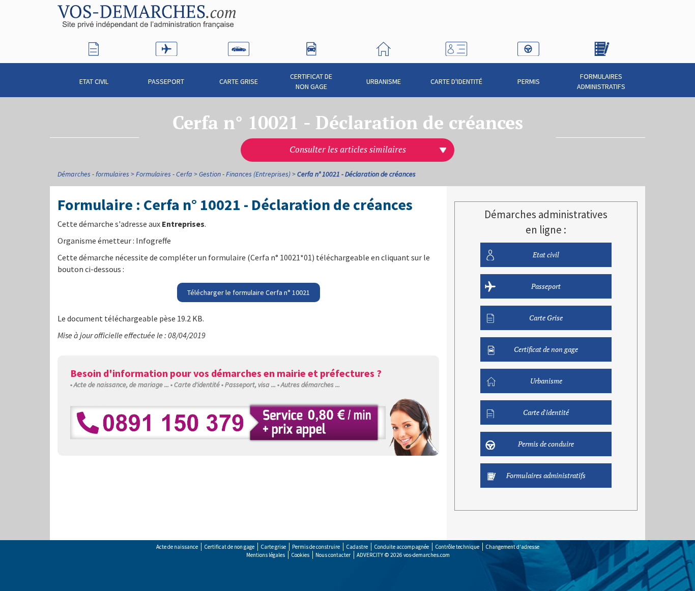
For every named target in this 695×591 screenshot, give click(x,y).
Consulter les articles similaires (347, 149)
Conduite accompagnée (401, 546)
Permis (528, 81)
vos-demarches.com (426, 554)
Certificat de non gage (311, 81)
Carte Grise (238, 81)
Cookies (300, 554)
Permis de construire (316, 546)
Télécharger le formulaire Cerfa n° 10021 (248, 292)
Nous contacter (333, 554)
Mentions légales (265, 554)
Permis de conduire (546, 444)
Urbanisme (383, 81)
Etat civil (93, 81)
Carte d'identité (456, 81)
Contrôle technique (457, 546)
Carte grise (273, 546)
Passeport (166, 81)
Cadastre (357, 546)
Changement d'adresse (512, 546)
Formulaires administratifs (601, 81)
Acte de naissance (177, 546)
